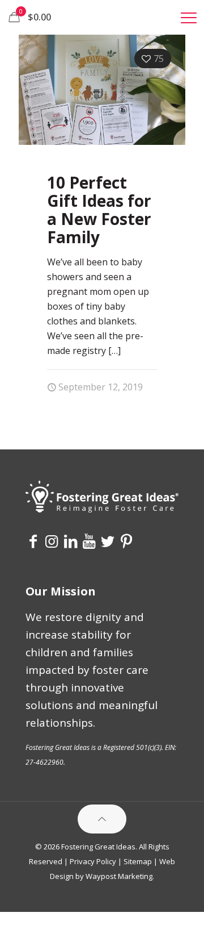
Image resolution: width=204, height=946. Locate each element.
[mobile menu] (188, 17)
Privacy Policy (93, 861)
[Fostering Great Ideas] (102, 17)
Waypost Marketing (119, 876)
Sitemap (138, 861)
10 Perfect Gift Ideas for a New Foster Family (99, 210)
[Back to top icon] (102, 819)
